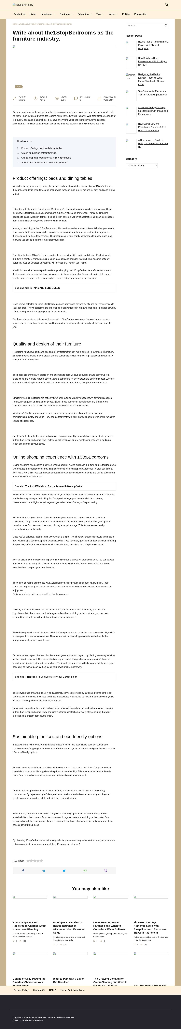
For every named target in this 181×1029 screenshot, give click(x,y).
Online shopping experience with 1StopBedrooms (46, 158)
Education (83, 14)
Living (33, 14)
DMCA (52, 990)
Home (15, 24)
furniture (90, 465)
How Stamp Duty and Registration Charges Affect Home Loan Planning (29, 926)
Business (65, 14)
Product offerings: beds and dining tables (41, 148)
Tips (98, 14)
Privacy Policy (21, 990)
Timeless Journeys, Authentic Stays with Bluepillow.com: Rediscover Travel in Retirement (150, 927)
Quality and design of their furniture (38, 153)
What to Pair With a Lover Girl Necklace (68, 980)
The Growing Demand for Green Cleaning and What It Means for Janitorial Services (110, 983)
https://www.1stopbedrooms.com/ (29, 613)
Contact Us (19, 14)
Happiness (46, 14)
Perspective (140, 14)
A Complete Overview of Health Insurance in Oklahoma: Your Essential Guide (68, 927)
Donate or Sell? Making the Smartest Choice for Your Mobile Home (29, 982)
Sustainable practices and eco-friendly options (44, 162)
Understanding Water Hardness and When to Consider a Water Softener (109, 926)
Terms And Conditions (72, 990)
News (112, 14)
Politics (126, 14)
